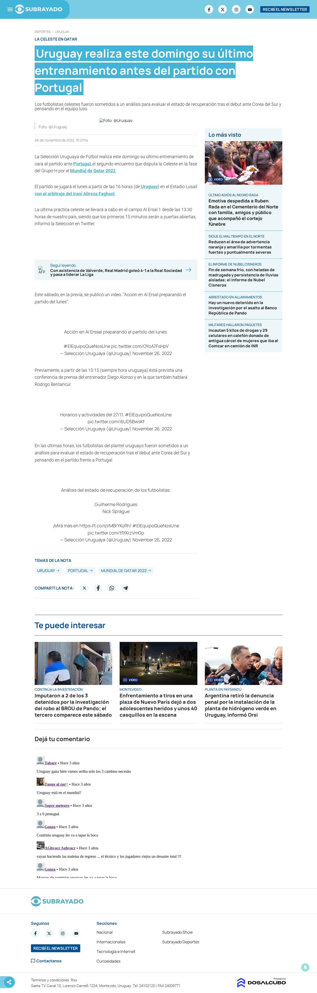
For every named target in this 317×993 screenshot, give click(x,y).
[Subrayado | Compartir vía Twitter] (84, 588)
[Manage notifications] (305, 967)
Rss (74, 980)
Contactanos (49, 961)
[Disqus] (158, 816)
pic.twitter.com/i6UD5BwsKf (116, 421)
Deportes (43, 31)
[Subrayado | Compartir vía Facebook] (98, 588)
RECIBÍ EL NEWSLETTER (285, 9)
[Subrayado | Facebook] (209, 9)
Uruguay (62, 31)
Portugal (82, 163)
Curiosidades (108, 961)
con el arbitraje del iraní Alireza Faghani (75, 193)
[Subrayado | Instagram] (236, 9)
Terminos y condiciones (50, 980)
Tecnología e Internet (116, 951)
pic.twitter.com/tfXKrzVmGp (116, 533)
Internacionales (111, 942)
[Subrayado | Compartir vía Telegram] (125, 588)
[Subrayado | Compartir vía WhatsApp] (112, 588)
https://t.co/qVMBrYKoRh (104, 526)
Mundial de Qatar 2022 (92, 170)
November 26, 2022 (152, 353)
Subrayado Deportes (180, 942)
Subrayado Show (177, 932)
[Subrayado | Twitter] (223, 9)
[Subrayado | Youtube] (250, 9)
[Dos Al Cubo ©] (261, 986)
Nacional (105, 932)
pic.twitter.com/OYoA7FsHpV (140, 346)
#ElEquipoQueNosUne (86, 346)
